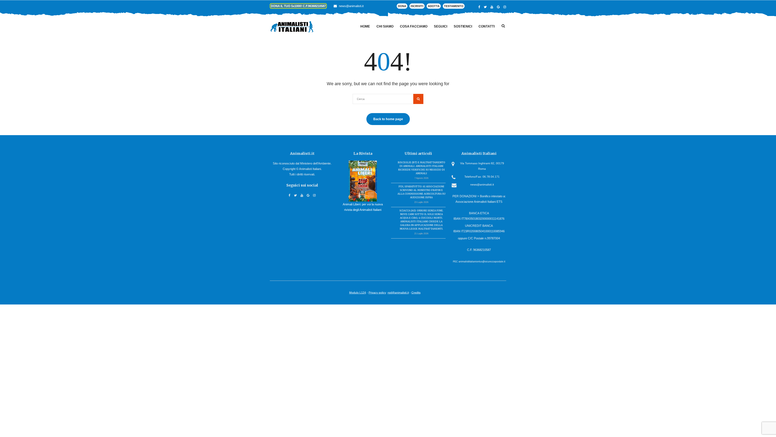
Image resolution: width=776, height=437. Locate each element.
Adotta (434, 6)
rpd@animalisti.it (398, 292)
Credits (416, 292)
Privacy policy (377, 292)
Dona (402, 6)
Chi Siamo (384, 26)
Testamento (453, 6)
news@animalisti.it (351, 6)
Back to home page (388, 119)
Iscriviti (417, 6)
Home (365, 26)
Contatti (487, 26)
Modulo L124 (357, 292)
